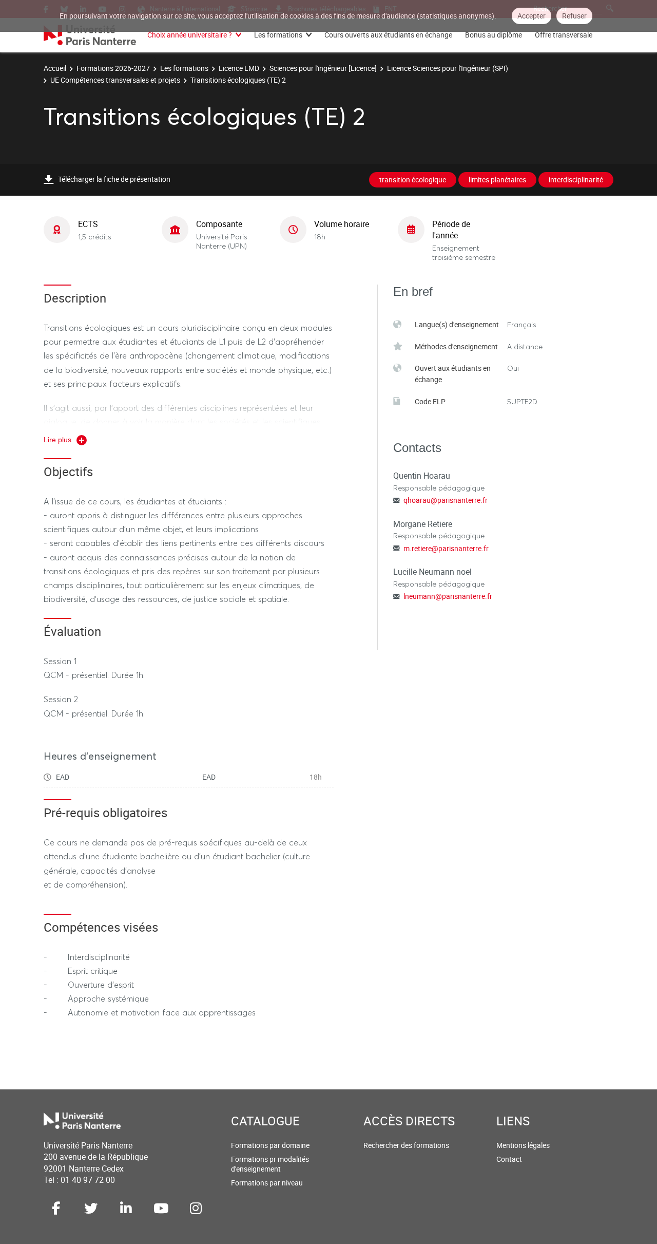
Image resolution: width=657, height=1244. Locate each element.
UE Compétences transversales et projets (115, 80)
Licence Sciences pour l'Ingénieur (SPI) (447, 68)
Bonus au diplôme (493, 35)
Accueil (55, 68)
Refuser (574, 16)
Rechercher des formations (406, 1145)
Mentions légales (523, 1145)
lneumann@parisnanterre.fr (447, 596)
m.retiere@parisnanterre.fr (446, 548)
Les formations (278, 35)
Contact (509, 1159)
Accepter (531, 16)
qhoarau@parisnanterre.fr (445, 500)
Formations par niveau (267, 1183)
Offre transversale (563, 35)
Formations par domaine (270, 1145)
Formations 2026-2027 (113, 68)
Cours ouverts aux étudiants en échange (388, 35)
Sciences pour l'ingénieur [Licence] (323, 68)
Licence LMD (239, 68)
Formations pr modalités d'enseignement (270, 1164)
